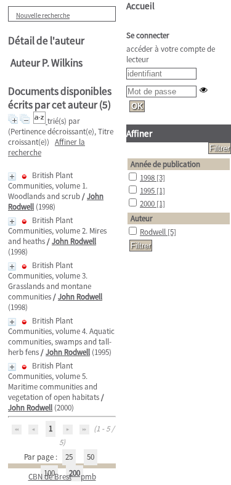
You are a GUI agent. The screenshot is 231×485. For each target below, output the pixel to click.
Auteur (142, 218)
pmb (88, 476)
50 (90, 457)
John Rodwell (74, 241)
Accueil (140, 6)
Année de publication (165, 164)
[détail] (12, 177)
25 (69, 457)
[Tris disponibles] (40, 121)
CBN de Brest (49, 476)
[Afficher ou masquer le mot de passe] (204, 90)
